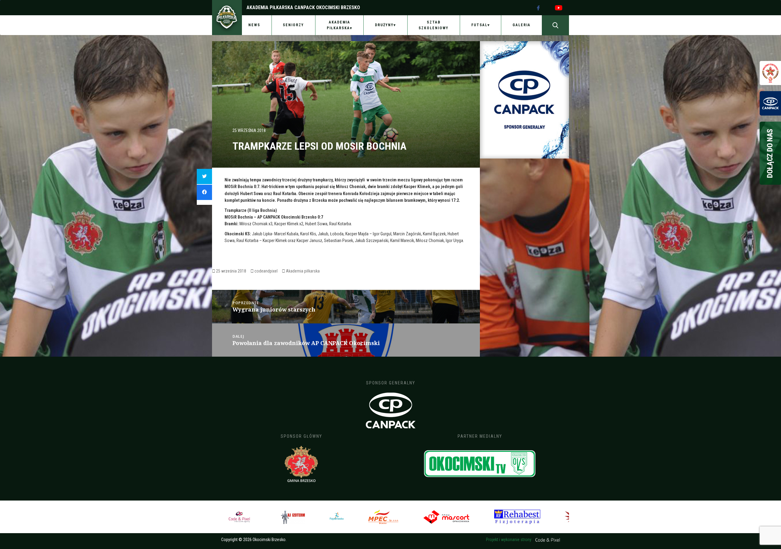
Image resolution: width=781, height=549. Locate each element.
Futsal (479, 25)
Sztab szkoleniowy (433, 25)
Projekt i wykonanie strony (509, 539)
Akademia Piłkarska (338, 25)
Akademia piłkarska (303, 271)
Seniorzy (293, 25)
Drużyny (384, 25)
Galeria (522, 25)
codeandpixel (266, 271)
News (254, 25)
